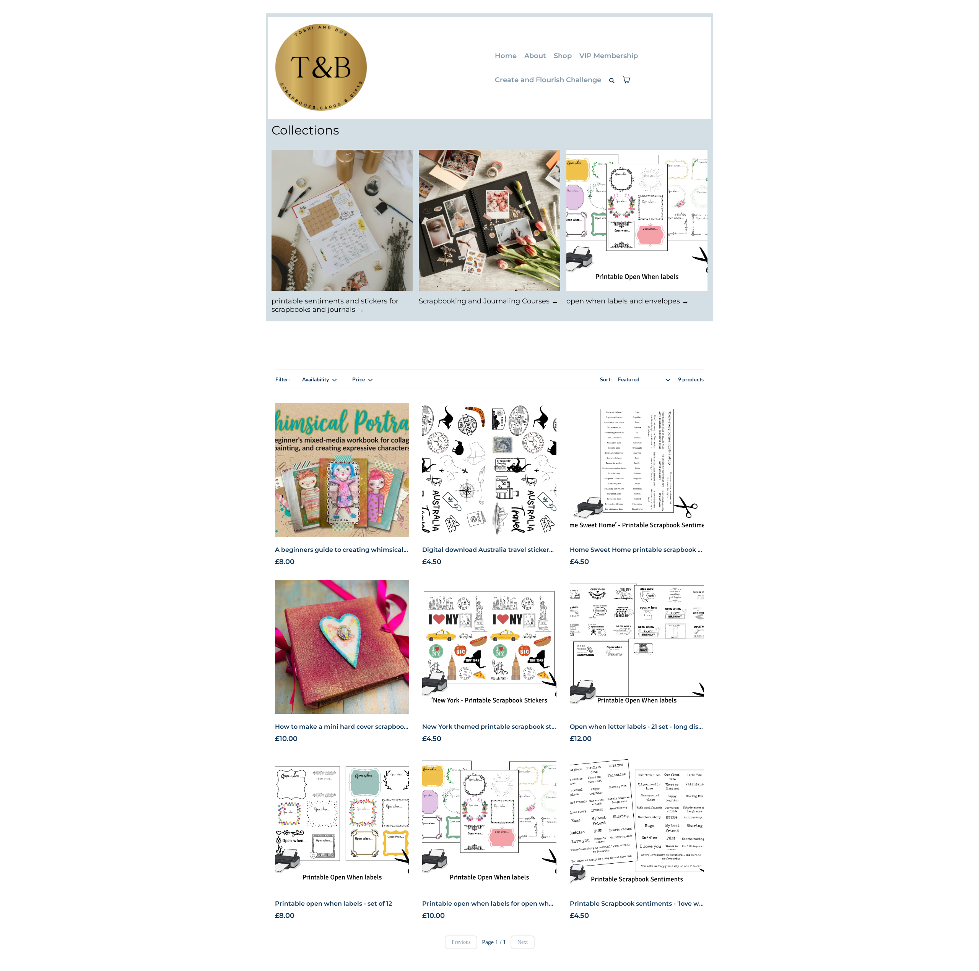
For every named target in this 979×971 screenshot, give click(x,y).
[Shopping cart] (626, 80)
